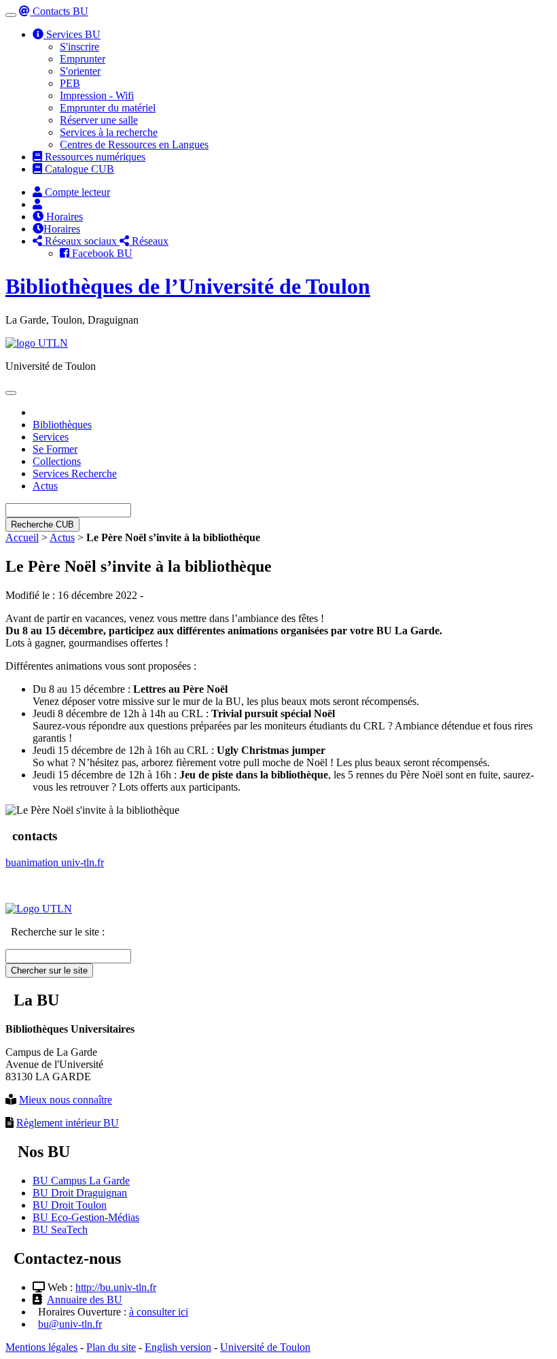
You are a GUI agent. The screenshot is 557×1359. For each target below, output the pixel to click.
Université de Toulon (265, 1347)
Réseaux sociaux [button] (81, 241)
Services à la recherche (109, 132)
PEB (70, 83)
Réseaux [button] (148, 241)
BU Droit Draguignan (80, 1193)
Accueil (22, 537)
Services (51, 437)
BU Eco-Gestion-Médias (86, 1217)
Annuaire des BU (84, 1299)
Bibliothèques (62, 424)
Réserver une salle (99, 120)
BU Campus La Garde (81, 1180)
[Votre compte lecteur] (37, 204)
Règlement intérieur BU (67, 1123)
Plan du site (111, 1347)
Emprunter (82, 59)
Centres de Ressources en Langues (134, 144)
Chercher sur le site (49, 970)
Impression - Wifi (97, 95)
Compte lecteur (76, 192)
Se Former (55, 449)
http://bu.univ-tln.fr (115, 1287)
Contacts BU (59, 11)
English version (178, 1347)
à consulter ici (158, 1312)
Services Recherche (75, 473)
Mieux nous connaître (65, 1099)
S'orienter (80, 71)
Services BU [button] (72, 34)
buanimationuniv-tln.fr (54, 862)
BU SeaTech (60, 1229)
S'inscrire (79, 46)
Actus (45, 486)
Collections (57, 461)
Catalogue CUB (78, 169)
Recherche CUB (42, 524)
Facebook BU (100, 253)
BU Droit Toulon (70, 1205)
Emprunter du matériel (108, 108)
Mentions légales (41, 1347)
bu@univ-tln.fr (70, 1324)
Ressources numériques (93, 156)
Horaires (63, 216)
